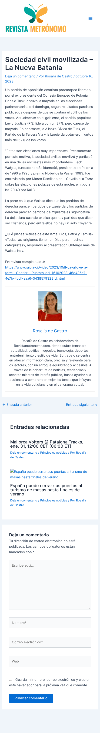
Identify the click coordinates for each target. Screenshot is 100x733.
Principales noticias (53, 452)
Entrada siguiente (82, 404)
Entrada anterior (17, 404)
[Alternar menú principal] (90, 18)
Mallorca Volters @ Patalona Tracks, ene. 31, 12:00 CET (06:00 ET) (46, 444)
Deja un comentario (20, 76)
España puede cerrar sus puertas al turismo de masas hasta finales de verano (46, 489)
